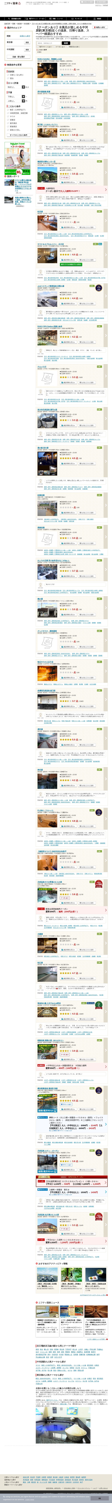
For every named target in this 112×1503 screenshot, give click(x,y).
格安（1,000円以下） (48, 1365)
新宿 (37, 1349)
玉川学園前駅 (48, 927)
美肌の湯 (81, 1370)
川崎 (28, 1482)
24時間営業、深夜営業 (19, 113)
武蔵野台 (80, 1352)
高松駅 (90, 279)
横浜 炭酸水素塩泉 (57, 1142)
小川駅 (94, 401)
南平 (98, 1354)
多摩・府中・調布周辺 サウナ (52, 83)
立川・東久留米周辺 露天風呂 (70, 761)
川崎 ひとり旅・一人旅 (50, 873)
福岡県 (83, 1477)
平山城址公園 (40, 1357)
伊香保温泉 (60, 1480)
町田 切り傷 (47, 721)
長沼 (47, 1357)
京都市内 (68, 1482)
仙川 (37, 1352)
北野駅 (76, 684)
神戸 (81, 1482)
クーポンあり (60, 47)
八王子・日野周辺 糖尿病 (68, 1032)
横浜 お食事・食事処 (66, 925)
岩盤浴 (72, 1368)
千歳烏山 (100, 1349)
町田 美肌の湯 (60, 1206)
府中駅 (93, 116)
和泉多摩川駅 (98, 873)
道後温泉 (68, 1480)
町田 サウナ (64, 956)
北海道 (66, 1477)
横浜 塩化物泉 (68, 1142)
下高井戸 (68, 1349)
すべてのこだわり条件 (18, 135)
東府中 (93, 1352)
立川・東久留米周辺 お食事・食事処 (54, 279)
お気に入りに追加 (87, 75)
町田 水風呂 (72, 956)
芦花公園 (93, 1349)
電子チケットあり (45, 47)
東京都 (55, 1477)
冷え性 (77, 1368)
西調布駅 (89, 441)
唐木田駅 (86, 205)
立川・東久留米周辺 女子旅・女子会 (94, 278)
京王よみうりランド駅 (69, 320)
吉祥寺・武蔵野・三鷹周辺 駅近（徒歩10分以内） (58, 552)
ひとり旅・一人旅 (80, 1365)
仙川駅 (46, 624)
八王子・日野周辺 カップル (52, 1034)
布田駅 (78, 441)
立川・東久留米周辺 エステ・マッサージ (56, 356)
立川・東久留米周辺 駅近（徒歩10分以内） (56, 236)
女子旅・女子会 (41, 1370)
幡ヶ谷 (46, 1349)
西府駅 (46, 85)
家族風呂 (13, 126)
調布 (62, 1352)
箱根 (31, 1480)
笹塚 (51, 1349)
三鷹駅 (101, 554)
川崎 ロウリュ (89, 873)
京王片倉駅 (93, 684)
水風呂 (96, 1365)
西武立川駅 (75, 1082)
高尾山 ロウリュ (58, 684)
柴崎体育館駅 (48, 238)
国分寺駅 (54, 360)
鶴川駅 (60, 521)
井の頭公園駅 (54, 845)
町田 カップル (56, 721)
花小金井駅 (73, 592)
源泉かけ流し (62, 1370)
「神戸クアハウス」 (52, 1400)
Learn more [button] (29, 1499)
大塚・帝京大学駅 (96, 205)
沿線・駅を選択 (18, 57)
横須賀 (33, 1482)
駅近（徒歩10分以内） (65, 1365)
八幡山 (86, 1349)
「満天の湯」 (63, 1404)
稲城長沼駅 (74, 155)
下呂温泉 (52, 1480)
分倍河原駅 (67, 118)
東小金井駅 (99, 358)
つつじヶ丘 (44, 1352)
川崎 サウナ (81, 519)
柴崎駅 (94, 623)
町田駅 (79, 956)
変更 (27, 42)
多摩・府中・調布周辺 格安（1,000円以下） (57, 621)
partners (44, 1497)
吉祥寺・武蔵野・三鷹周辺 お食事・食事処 (84, 841)
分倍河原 (55, 1354)
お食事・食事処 (56, 1368)
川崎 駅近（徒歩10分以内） (69, 519)
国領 (54, 1352)
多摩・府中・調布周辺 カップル (53, 114)
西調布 (67, 1352)
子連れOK (91, 1368)
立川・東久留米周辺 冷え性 (52, 399)
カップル (65, 1368)
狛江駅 (46, 875)
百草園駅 (101, 83)
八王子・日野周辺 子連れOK (52, 1082)
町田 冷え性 (69, 1206)
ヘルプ (95, 1488)
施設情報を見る (69, 75)
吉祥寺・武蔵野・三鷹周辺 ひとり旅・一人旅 (57, 550)
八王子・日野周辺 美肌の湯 (52, 1032)
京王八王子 (58, 1357)
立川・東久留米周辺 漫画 (51, 358)
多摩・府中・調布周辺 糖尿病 (95, 318)
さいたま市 (43, 1482)
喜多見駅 (51, 875)
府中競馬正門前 (41, 1354)
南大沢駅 (95, 721)
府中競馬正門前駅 (49, 118)
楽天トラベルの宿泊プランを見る (71, 264)
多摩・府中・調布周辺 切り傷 (52, 153)
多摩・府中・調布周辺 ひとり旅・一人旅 (56, 81)
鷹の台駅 (99, 401)
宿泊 (54, 1370)
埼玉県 (32, 1477)
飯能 (49, 1482)
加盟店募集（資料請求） (54, 1488)
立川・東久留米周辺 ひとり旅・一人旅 (55, 234)
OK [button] (100, 1498)
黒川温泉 (75, 1480)
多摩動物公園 (90, 1354)
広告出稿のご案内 (69, 1488)
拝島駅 (64, 1082)
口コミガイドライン (84, 1488)
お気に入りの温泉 (87, 2)
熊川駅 (82, 1082)
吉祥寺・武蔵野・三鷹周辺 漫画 (53, 843)
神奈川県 (26, 1477)
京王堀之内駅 (48, 723)
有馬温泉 (37, 1480)
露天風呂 (90, 1365)
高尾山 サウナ (48, 684)
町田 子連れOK (66, 721)
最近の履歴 (101, 2)
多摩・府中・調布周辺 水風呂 (72, 623)
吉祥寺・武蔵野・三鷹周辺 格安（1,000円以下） (86, 550)
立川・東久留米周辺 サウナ (79, 236)
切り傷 (50, 1370)
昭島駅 (69, 1082)
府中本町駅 (59, 118)
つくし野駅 (47, 1144)
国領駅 (83, 441)
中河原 (61, 1354)
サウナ (38, 1365)
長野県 (72, 1477)
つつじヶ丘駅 (87, 623)
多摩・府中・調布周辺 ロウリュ (72, 83)
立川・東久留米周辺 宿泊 (51, 278)
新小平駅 (54, 403)
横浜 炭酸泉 (47, 1142)
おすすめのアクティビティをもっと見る (93, 1295)
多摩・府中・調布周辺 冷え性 (71, 153)
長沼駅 (81, 684)
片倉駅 (86, 684)
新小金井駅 (47, 360)
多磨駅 (65, 489)
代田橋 (56, 1349)
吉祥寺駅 (46, 845)
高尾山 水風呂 (68, 684)
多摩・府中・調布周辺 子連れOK (53, 155)
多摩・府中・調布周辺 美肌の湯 (76, 318)
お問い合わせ (103, 1488)
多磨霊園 (87, 1352)
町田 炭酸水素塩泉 (49, 1206)
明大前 (62, 1349)
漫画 (74, 1370)
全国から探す (25, 36)
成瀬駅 (94, 956)
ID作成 (105, 5)
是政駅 (81, 155)
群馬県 (49, 1477)
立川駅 (97, 236)
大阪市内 (61, 1482)
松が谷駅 (80, 205)
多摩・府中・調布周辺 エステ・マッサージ (56, 441)
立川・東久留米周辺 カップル (71, 590)
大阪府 (61, 1477)
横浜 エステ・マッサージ (51, 925)
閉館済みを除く (74, 47)
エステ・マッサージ (43, 1368)
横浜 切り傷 (77, 1142)
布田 (58, 1352)
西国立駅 (90, 236)
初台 (41, 1349)
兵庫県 (44, 1477)
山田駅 (88, 1034)
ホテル (70, 1370)
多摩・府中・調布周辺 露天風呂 (53, 623)
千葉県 (38, 1477)
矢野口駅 (79, 320)
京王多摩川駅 (93, 320)
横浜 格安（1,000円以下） (81, 925)
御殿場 (54, 1482)
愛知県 (78, 1477)
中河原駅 (94, 83)
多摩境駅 (89, 721)
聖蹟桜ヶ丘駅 (87, 83)
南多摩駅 (67, 155)
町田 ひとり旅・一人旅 (78, 721)
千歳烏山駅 (56, 1259)
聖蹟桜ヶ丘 (68, 1354)
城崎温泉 (45, 1480)
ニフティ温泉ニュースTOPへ (96, 1339)
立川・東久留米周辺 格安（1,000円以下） (80, 234)
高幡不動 (82, 1354)
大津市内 (76, 1482)
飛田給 (73, 1352)
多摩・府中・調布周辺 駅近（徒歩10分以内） (82, 81)
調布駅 (72, 441)
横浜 (24, 1482)
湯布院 (81, 1480)
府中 (49, 1354)
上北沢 (80, 1349)
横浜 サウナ (93, 925)
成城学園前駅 (60, 875)
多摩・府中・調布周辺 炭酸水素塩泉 (54, 318)
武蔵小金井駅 (91, 358)
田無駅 (80, 592)
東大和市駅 (47, 403)
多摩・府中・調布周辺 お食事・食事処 (55, 1257)
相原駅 (85, 1206)
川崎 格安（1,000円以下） (52, 519)
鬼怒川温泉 (89, 1480)
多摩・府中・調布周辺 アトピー (73, 487)
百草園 (75, 1354)
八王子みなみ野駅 (79, 1034)
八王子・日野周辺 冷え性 (84, 1032)
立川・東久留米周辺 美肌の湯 (52, 590)
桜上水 (75, 1349)
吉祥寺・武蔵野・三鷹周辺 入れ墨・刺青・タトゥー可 (60, 554)
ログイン (98, 5)
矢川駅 (102, 236)
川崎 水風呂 (90, 519)
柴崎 (50, 1352)
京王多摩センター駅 (70, 205)
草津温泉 (26, 1480)
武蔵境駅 (85, 489)
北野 (51, 1357)
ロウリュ (84, 1368)
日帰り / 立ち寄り (17, 75)
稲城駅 (86, 155)
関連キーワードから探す (13, 1485)
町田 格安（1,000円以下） (52, 956)
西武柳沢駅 (96, 761)
